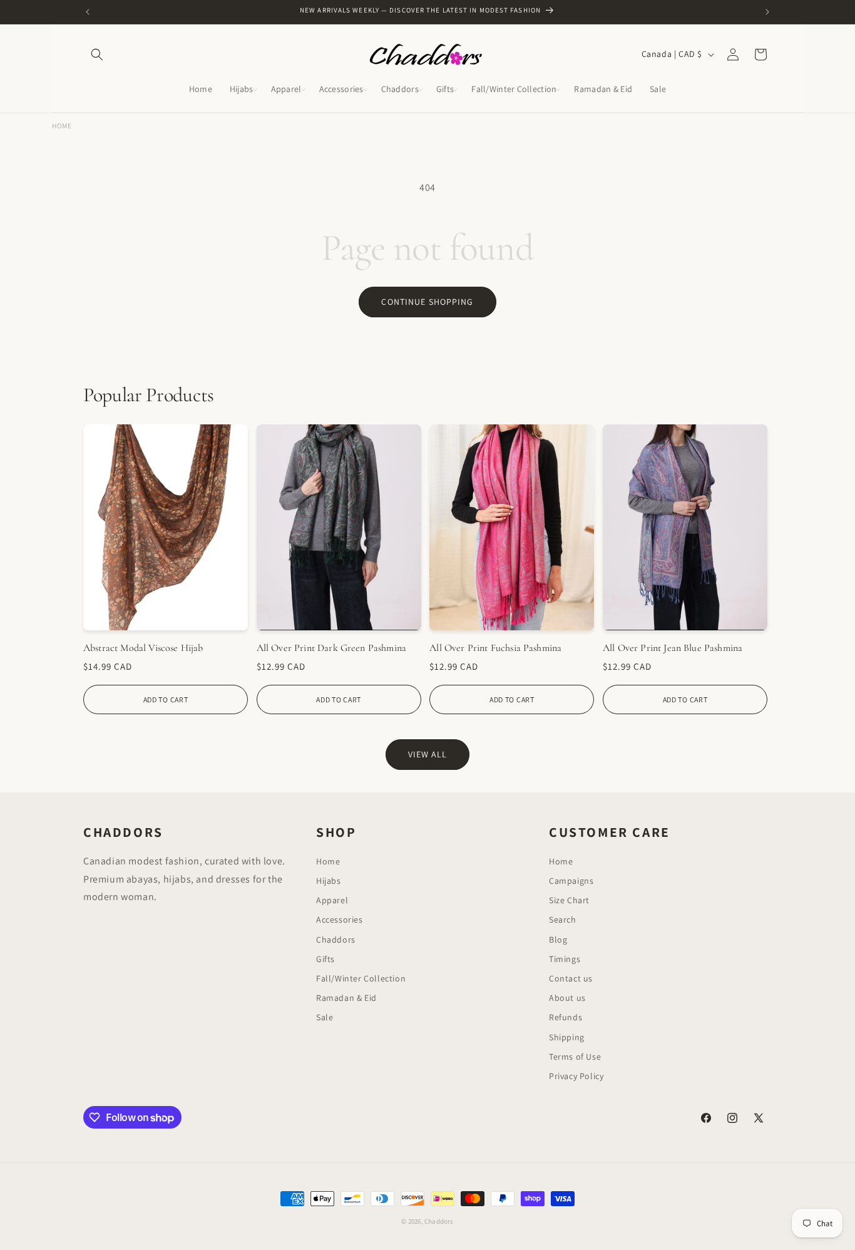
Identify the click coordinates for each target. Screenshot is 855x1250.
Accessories (339, 919)
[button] (97, 54)
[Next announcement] (767, 12)
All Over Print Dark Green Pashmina (331, 648)
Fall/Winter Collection (361, 978)
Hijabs (328, 880)
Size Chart (569, 900)
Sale (324, 1017)
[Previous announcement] (87, 12)
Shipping (567, 1037)
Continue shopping (427, 301)
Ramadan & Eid (346, 997)
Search (562, 919)
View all (428, 754)
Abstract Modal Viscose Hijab (143, 648)
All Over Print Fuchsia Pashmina (495, 648)
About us (567, 997)
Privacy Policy (576, 1076)
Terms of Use (575, 1056)
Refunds (565, 1017)
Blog (558, 939)
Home (62, 125)
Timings (564, 959)
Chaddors (336, 939)
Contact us (571, 978)
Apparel (332, 900)
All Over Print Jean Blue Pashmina (672, 648)
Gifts (325, 959)
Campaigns (571, 880)
